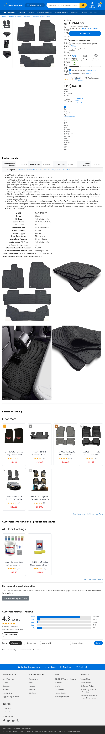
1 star (33, 628)
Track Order (67, 667)
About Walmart (8, 679)
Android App (7, 712)
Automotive (12, 16)
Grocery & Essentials (44, 12)
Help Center (51, 667)
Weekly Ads (83, 667)
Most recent (15, 643)
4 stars (33, 619)
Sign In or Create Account (30, 667)
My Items (93, 12)
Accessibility (59, 689)
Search (98, 643)
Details (88, 73)
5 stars (33, 617)
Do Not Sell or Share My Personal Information (89, 696)
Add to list (77, 78)
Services (22, 12)
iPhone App (7, 708)
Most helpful (46, 643)
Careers (84, 12)
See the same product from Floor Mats (88, 514)
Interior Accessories (23, 16)
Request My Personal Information (88, 690)
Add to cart (85, 33)
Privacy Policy (86, 682)
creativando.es (69, 116)
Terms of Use (85, 679)
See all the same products (93, 579)
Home (4, 16)
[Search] (83, 5)
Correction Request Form (15, 598)
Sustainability (7, 693)
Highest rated (31, 643)
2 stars (33, 625)
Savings (31, 12)
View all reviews (10, 634)
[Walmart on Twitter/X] (8, 720)
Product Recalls (60, 693)
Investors (6, 689)
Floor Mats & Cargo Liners (41, 16)
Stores (31, 682)
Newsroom (6, 686)
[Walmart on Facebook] (4, 720)
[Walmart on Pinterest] (17, 720)
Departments (11, 12)
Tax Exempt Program (62, 696)
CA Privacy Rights (87, 686)
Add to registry (93, 78)
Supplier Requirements (11, 696)
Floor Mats (66, 170)
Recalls (57, 686)
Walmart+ (32, 689)
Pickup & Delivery (61, 12)
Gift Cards (32, 693)
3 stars (33, 622)
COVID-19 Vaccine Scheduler (65, 679)
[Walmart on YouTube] (13, 720)
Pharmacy (74, 12)
